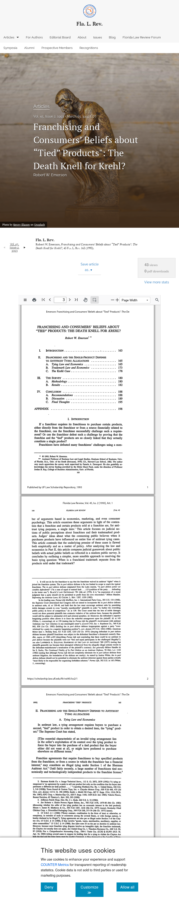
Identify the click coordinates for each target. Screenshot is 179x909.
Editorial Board (60, 37)
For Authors (34, 37)
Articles (8, 37)
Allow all (129, 887)
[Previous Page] (50, 299)
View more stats (156, 282)
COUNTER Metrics (55, 864)
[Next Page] (69, 299)
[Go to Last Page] (76, 299)
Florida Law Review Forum (142, 37)
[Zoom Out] (112, 300)
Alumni (29, 48)
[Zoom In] (117, 300)
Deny (51, 887)
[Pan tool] (85, 300)
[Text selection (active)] (94, 300)
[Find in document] (157, 300)
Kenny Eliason (21, 224)
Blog (112, 37)
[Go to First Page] (43, 299)
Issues (97, 37)
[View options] (25, 299)
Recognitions (88, 48)
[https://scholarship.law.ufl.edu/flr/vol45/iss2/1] (50, 668)
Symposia (10, 48)
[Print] (34, 300)
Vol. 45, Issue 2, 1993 (48, 116)
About (82, 37)
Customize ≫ (92, 889)
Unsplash (39, 224)
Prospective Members (56, 48)
